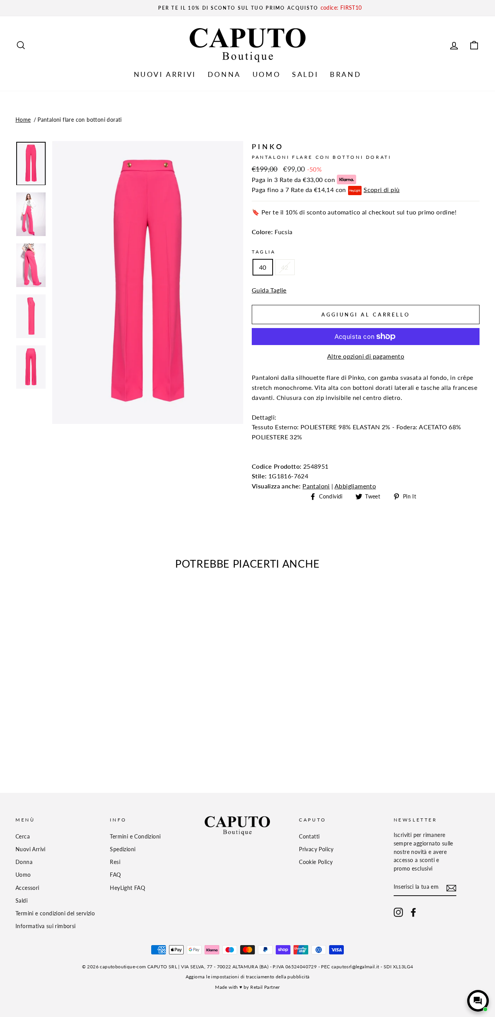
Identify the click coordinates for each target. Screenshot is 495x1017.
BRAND (345, 74)
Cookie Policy (316, 862)
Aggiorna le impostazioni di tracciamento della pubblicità (248, 977)
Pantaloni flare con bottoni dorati (80, 120)
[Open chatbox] (478, 1001)
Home (23, 120)
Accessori (27, 888)
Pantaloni (316, 486)
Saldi (21, 901)
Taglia (264, 252)
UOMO (266, 74)
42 (284, 267)
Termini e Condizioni (135, 836)
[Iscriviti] (451, 887)
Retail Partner (265, 987)
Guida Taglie (269, 290)
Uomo (23, 875)
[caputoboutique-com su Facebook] (413, 912)
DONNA (224, 74)
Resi (115, 862)
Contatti (309, 836)
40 (262, 267)
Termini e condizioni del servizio (55, 913)
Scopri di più (381, 189)
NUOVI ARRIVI (165, 74)
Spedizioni (122, 849)
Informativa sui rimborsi (45, 926)
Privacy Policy (316, 849)
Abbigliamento (355, 486)
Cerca (22, 836)
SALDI (305, 74)
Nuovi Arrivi (30, 849)
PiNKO (267, 146)
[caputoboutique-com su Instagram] (398, 912)
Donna (23, 862)
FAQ (115, 875)
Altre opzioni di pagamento (365, 356)
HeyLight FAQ (127, 888)
